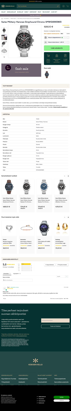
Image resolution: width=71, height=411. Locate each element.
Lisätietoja (6, 114)
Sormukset (33, 12)
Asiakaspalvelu (23, 379)
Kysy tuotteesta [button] (50, 264)
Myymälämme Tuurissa (8, 379)
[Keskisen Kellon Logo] (7, 6)
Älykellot (20, 12)
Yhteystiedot (5, 382)
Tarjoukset (46, 12)
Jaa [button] (5, 298)
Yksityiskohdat (7, 86)
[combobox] (38, 6)
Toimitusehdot (42, 379)
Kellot (3, 12)
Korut (26, 12)
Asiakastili (22, 382)
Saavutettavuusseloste (61, 382)
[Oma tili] (63, 6)
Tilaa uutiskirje (55, 326)
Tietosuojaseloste (60, 379)
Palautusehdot (42, 382)
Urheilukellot (11, 12)
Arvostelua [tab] (6, 273)
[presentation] (44, 36)
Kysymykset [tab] (16, 273)
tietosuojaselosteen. (21, 336)
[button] (68, 176)
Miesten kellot (13, 18)
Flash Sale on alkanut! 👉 (35, 15)
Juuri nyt (54, 12)
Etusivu (2, 18)
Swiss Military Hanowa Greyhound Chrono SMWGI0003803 (29, 18)
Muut (39, 12)
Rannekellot (6, 18)
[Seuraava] (4, 57)
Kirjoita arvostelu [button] (63, 264)
